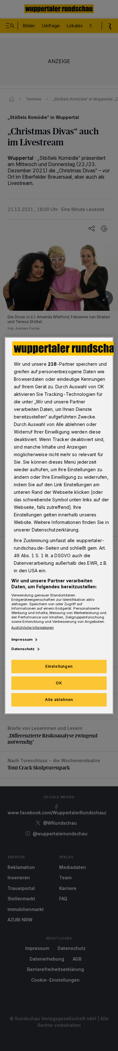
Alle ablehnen (59, 699)
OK (59, 683)
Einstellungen (59, 666)
